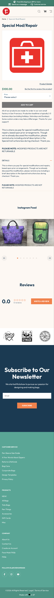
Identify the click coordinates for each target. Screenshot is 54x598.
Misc (4, 522)
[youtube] (18, 574)
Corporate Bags (8, 470)
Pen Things (6, 509)
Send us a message (19, 4)
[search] (39, 11)
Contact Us (6, 544)
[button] (27, 160)
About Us (5, 539)
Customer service (40, 4)
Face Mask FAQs (8, 552)
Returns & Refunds (9, 462)
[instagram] (11, 574)
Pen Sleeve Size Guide (11, 453)
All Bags (5, 500)
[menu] (50, 11)
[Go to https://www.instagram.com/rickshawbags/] (13, 232)
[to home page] (6, 11)
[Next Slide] (49, 258)
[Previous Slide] (4, 258)
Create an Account (10, 548)
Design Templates (9, 475)
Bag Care (6, 466)
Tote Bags (6, 505)
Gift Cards (6, 518)
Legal (31, 590)
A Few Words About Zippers (13, 457)
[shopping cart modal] (45, 11)
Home (4, 19)
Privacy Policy (7, 479)
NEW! (4, 496)
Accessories (7, 514)
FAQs (4, 557)
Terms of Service (42, 590)
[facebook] (4, 574)
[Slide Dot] (17, 258)
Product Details (46, 84)
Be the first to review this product (38, 89)
